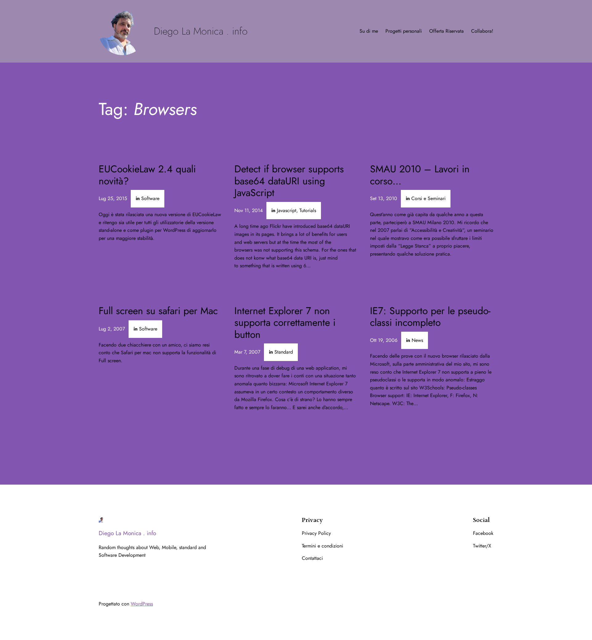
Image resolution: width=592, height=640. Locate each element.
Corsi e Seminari (428, 198)
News (417, 340)
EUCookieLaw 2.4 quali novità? (147, 175)
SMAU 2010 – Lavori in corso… (420, 175)
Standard (283, 351)
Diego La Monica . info (201, 31)
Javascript (286, 210)
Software (150, 198)
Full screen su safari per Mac (158, 311)
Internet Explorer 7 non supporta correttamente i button (284, 322)
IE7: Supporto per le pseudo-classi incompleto (430, 317)
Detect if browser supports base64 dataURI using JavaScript (289, 181)
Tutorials (307, 210)
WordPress (142, 603)
